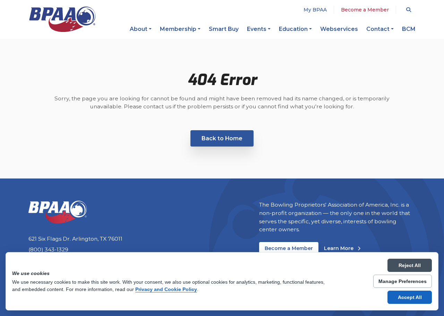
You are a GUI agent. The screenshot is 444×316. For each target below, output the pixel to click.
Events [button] (256, 29)
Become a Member (365, 10)
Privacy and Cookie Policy (166, 289)
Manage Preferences (402, 281)
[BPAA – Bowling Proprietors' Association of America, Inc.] (62, 19)
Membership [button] (178, 29)
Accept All (410, 297)
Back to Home (222, 138)
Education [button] (293, 29)
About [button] (138, 29)
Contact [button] (378, 29)
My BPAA (315, 10)
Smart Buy (224, 29)
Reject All (410, 265)
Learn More (342, 248)
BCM (409, 29)
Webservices (339, 29)
